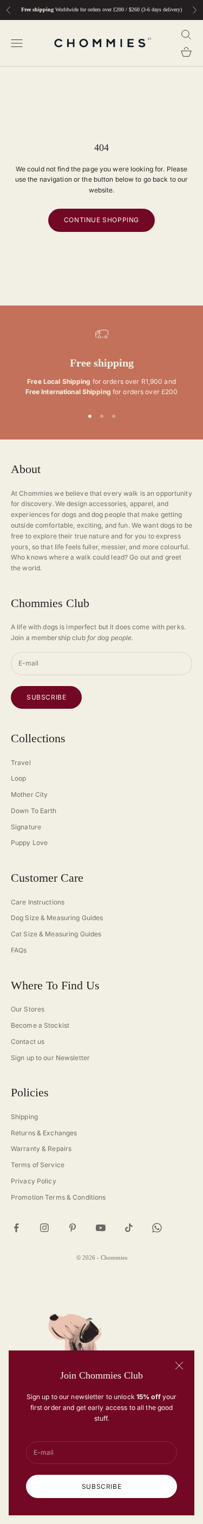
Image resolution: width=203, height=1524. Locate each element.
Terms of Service (37, 1165)
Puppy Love (29, 842)
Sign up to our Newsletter (50, 1058)
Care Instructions (37, 902)
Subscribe (101, 1486)
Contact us (27, 1041)
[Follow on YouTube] (100, 1227)
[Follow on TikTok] (128, 1227)
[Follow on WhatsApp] (157, 1227)
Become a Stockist (40, 1025)
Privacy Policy (33, 1181)
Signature (26, 827)
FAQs (19, 950)
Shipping (24, 1117)
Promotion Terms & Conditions (58, 1197)
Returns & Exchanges (44, 1133)
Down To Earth (34, 811)
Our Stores (27, 1009)
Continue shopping (101, 220)
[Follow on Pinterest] (72, 1227)
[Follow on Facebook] (16, 1227)
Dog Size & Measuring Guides (57, 918)
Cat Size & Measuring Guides (56, 934)
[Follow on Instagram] (44, 1227)
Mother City (29, 794)
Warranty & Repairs (41, 1148)
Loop (18, 778)
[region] (101, 363)
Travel (21, 762)
